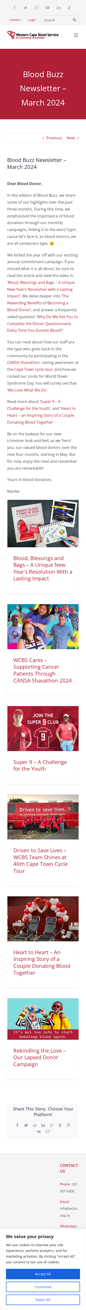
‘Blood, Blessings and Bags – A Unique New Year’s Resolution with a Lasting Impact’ (41, 289)
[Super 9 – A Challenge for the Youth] (43, 728)
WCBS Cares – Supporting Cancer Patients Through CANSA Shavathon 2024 (42, 670)
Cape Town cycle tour (33, 369)
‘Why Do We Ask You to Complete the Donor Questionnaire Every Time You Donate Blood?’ (42, 323)
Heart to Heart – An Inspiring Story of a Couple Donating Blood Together (41, 962)
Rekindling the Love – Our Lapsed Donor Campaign (39, 1057)
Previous (54, 138)
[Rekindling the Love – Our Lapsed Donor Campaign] (43, 1019)
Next (71, 138)
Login (32, 20)
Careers (15, 20)
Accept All (43, 1274)
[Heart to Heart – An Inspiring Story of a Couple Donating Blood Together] (43, 918)
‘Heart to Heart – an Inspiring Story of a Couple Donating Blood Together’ (41, 415)
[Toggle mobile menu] (76, 35)
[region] (43, 1269)
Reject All (43, 1299)
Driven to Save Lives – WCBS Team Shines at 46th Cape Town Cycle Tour (40, 860)
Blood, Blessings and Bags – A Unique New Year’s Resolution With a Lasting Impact (42, 568)
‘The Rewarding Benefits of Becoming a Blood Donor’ (38, 302)
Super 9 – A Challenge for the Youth (40, 765)
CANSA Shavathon (23, 362)
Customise (43, 1287)
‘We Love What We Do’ (27, 390)
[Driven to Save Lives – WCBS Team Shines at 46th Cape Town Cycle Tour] (43, 816)
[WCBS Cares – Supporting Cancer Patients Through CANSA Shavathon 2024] (43, 626)
